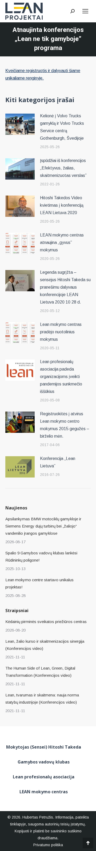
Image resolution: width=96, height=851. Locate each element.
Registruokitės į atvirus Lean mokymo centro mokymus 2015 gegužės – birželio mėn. (64, 425)
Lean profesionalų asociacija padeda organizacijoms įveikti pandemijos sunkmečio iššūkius (61, 376)
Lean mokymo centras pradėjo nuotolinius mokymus (61, 332)
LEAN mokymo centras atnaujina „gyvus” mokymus (62, 242)
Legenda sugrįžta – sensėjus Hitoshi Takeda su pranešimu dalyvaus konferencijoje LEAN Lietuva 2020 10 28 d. (65, 287)
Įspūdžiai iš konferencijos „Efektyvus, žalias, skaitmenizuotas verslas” (63, 168)
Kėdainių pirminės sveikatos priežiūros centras (46, 621)
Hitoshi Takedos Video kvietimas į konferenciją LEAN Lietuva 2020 (61, 205)
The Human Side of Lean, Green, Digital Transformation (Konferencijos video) (40, 672)
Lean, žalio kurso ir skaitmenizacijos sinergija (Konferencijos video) (44, 645)
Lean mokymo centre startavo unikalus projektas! (39, 583)
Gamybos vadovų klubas (44, 762)
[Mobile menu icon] (85, 11)
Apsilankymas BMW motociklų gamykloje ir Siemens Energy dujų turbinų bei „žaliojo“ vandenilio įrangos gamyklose (43, 526)
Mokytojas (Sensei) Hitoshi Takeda (43, 747)
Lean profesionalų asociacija (43, 777)
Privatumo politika (48, 845)
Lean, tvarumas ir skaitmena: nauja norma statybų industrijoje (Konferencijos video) (42, 698)
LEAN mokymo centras (43, 792)
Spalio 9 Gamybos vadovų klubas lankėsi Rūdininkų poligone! (41, 556)
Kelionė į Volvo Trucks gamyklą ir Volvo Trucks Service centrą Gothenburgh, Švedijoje (62, 127)
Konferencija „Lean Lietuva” (57, 462)
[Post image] (20, 124)
